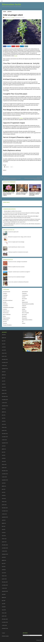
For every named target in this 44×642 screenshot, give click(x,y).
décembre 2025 (5, 359)
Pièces (4, 316)
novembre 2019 (5, 585)
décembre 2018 (5, 619)
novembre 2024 (5, 399)
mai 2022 (3, 492)
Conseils (5, 296)
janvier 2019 (4, 616)
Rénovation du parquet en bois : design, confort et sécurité (19, 236)
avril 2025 (4, 384)
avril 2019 (3, 606)
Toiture (23, 323)
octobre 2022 (4, 476)
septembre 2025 (5, 368)
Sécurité (5, 321)
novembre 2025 (5, 362)
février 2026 (4, 353)
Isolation (5, 309)
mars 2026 (4, 350)
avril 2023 (3, 458)
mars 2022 (4, 498)
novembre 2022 (5, 473)
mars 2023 (4, 461)
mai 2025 (3, 381)
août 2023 (3, 445)
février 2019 (4, 612)
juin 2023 (3, 452)
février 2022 (4, 501)
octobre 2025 (4, 365)
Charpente (24, 293)
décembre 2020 (5, 544)
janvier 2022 (4, 504)
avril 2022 (4, 495)
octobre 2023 (4, 439)
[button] (2, 1)
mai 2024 (3, 418)
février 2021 (4, 538)
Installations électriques (8, 307)
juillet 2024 (4, 411)
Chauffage (5, 295)
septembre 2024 (5, 405)
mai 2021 (3, 529)
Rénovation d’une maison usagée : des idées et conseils (15, 214)
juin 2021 (3, 526)
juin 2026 (3, 340)
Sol (22, 321)
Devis (23, 300)
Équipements (25, 302)
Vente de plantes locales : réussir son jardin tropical (9, 194)
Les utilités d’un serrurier (15, 211)
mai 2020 (3, 566)
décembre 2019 (5, 582)
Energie (4, 302)
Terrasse (5, 323)
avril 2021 (3, 532)
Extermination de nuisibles (28, 303)
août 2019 (3, 594)
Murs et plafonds (6, 314)
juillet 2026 (4, 337)
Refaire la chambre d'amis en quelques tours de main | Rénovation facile (20, 216)
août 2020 (4, 557)
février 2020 (4, 575)
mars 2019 (4, 609)
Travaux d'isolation (7, 325)
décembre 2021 (5, 507)
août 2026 (4, 334)
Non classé (24, 314)
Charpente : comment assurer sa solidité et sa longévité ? (19, 271)
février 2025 (4, 390)
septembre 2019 (5, 591)
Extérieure (5, 303)
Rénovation (24, 318)
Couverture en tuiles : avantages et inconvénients (17, 261)
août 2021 (3, 520)
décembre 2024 (5, 396)
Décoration (24, 298)
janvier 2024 (4, 430)
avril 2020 (4, 569)
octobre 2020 (4, 551)
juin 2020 (3, 563)
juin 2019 (3, 600)
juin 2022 (3, 489)
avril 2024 (4, 421)
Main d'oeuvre (6, 311)
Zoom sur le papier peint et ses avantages (16, 241)
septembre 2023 (5, 442)
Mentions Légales (5, 636)
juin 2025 (3, 377)
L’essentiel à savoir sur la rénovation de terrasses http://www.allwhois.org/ (20, 212)
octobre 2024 (4, 402)
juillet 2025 (4, 374)
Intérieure (24, 307)
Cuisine (23, 296)
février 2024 (4, 427)
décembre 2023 (5, 433)
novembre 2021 (5, 510)
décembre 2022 (5, 470)
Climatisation (25, 295)
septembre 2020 (5, 554)
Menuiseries (6, 312)
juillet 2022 (4, 486)
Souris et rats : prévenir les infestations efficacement (18, 281)
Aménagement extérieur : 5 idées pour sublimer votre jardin (35, 194)
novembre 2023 (5, 436)
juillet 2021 (4, 523)
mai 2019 (3, 603)
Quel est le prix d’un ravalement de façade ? (16, 276)
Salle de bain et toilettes (27, 319)
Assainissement (6, 291)
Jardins (10, 11)
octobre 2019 (4, 588)
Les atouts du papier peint (13, 231)
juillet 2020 (4, 560)
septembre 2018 (5, 628)
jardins (21, 118)
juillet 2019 (4, 597)
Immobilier (5, 305)
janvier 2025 (4, 393)
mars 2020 (4, 572)
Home (4, 11)
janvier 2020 (4, 578)
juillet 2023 (4, 449)
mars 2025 (4, 387)
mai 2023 (3, 455)
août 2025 (4, 371)
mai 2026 (3, 343)
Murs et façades (25, 312)
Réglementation (6, 318)
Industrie (24, 305)
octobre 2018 (4, 625)
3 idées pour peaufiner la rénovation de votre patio (18, 252)
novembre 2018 (5, 622)
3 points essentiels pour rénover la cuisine (16, 246)
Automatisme (25, 291)
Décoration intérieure (8, 300)
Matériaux (24, 311)
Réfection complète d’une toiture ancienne (16, 266)
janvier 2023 (4, 467)
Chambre (5, 293)
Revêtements (6, 319)
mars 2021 (4, 535)
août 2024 (4, 408)
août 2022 (4, 483)
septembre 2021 (5, 517)
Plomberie (24, 316)
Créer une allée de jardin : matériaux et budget (22, 193)
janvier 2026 (4, 356)
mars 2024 (4, 424)
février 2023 (4, 464)
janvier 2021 (4, 541)
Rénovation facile (39, 640)
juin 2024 (3, 415)
